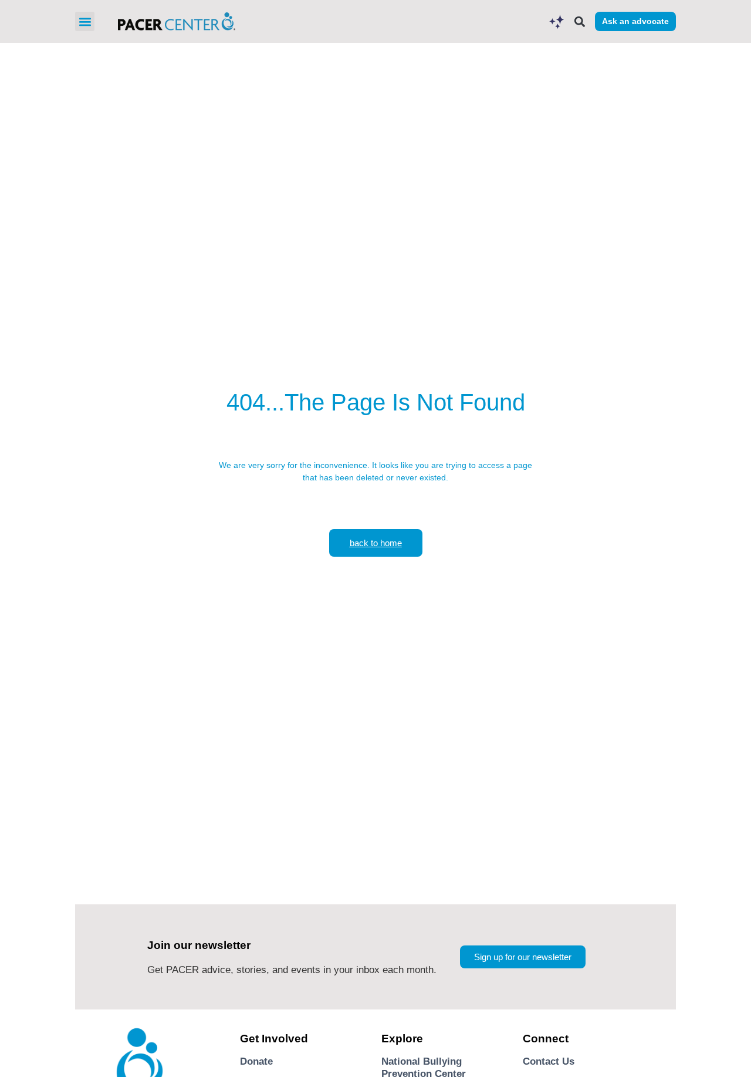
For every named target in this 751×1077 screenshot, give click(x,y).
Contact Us (548, 1061)
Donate (256, 1061)
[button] (84, 21)
